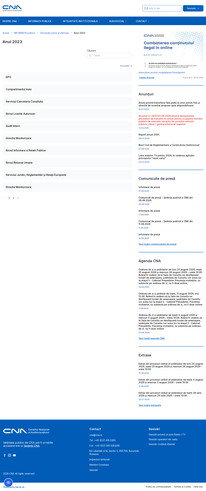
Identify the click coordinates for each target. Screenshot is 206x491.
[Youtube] (14, 455)
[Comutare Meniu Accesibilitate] (8, 482)
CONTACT (141, 21)
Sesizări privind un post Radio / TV (167, 434)
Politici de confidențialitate (158, 487)
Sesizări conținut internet (162, 444)
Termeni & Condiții (182, 487)
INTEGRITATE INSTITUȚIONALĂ (80, 21)
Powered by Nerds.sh (13, 487)
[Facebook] (4, 455)
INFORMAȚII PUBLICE (39, 21)
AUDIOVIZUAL (116, 21)
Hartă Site (198, 487)
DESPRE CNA (10, 21)
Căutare (91, 50)
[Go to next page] (18, 198)
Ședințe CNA (32, 445)
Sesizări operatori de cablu (163, 439)
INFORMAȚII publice (24, 33)
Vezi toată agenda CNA (152, 338)
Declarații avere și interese (54, 33)
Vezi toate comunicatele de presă (157, 244)
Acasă (6, 33)
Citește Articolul (146, 77)
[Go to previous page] (4, 198)
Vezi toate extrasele (150, 405)
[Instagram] (9, 455)
